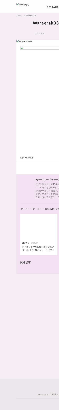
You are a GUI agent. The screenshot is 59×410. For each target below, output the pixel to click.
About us (43, 394)
